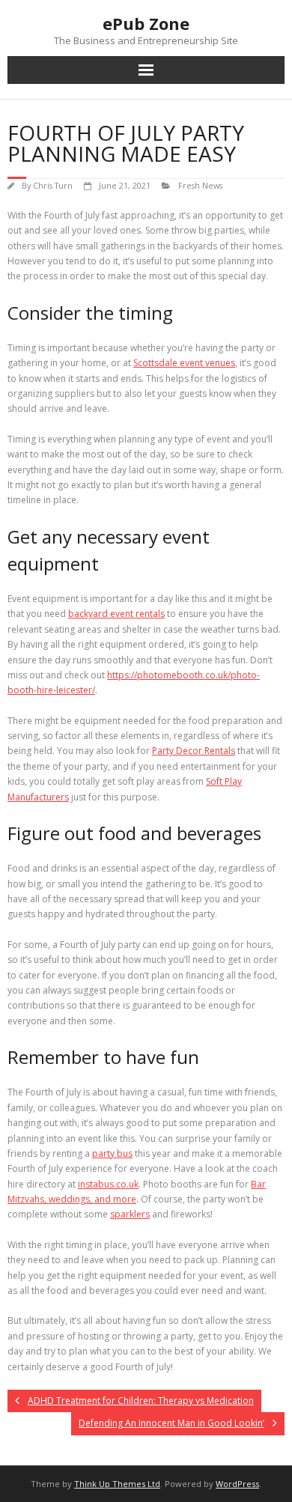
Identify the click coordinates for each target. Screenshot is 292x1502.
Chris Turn (53, 185)
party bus (112, 1153)
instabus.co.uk (108, 1184)
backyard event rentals (116, 613)
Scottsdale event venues (184, 362)
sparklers (130, 1214)
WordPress (237, 1483)
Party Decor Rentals (193, 750)
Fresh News (200, 185)
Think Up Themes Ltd (117, 1483)
